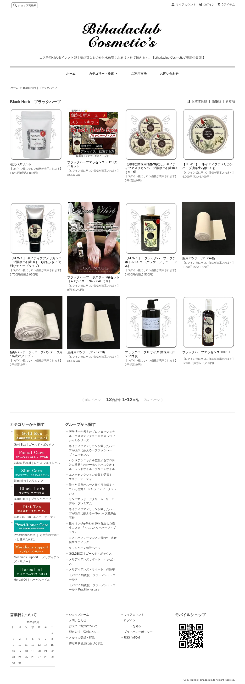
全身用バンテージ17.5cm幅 (86, 352)
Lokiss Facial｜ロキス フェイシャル (37, 462)
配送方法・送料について (84, 632)
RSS (127, 637)
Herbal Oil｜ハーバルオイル (32, 579)
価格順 (216, 101)
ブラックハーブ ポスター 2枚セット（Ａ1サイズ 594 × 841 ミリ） (93, 279)
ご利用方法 (139, 73)
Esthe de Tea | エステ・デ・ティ (35, 517)
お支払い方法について (83, 626)
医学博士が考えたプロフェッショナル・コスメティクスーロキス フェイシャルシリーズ (92, 436)
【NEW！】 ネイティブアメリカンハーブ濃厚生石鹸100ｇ (207, 166)
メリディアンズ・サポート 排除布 (92, 569)
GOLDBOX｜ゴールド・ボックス (90, 553)
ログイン (209, 4)
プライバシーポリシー (138, 632)
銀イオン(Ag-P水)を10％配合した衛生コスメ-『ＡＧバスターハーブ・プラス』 (92, 528)
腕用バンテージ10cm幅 (198, 258)
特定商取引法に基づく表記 (86, 643)
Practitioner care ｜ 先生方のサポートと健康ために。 (37, 537)
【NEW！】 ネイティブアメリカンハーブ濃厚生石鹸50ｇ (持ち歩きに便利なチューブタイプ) (35, 262)
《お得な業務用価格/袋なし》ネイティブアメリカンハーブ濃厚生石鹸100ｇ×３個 (151, 168)
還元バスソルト (21, 164)
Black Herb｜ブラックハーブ (40, 87)
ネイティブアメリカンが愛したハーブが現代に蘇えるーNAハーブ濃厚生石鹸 (92, 513)
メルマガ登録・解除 (82, 637)
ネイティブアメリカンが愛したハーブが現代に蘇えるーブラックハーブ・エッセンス (92, 450)
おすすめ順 (199, 101)
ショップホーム (79, 614)
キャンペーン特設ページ (84, 548)
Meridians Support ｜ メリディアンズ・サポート (36, 559)
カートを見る (132, 626)
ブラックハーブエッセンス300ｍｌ (206, 352)
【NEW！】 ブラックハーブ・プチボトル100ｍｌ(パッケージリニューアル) (151, 262)
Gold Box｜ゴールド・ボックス (34, 444)
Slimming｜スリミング (28, 480)
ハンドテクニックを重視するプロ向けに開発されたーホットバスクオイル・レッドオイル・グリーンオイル (92, 465)
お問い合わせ (169, 73)
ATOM (136, 637)
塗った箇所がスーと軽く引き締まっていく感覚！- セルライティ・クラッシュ (93, 489)
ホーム (71, 73)
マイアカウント (186, 4)
